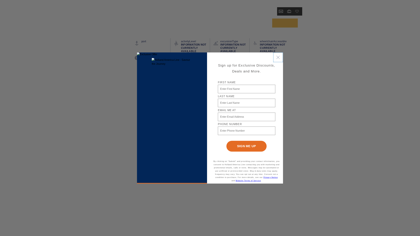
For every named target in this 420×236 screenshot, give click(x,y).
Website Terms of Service (248, 181)
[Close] (278, 57)
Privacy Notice (270, 177)
